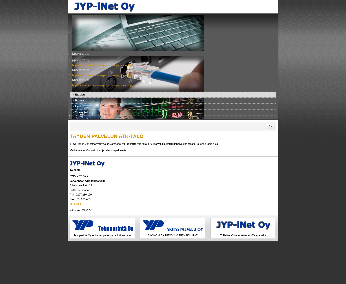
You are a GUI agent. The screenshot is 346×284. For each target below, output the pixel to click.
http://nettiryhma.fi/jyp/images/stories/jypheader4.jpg (35, 65)
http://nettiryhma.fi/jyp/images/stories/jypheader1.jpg (35, 75)
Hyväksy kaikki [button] (12, 258)
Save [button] (31, 269)
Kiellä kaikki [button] (33, 258)
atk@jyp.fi (8, 203)
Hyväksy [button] (8, 271)
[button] (337, 126)
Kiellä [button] (22, 271)
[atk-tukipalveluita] (36, 6)
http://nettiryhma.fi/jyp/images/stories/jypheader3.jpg (35, 85)
